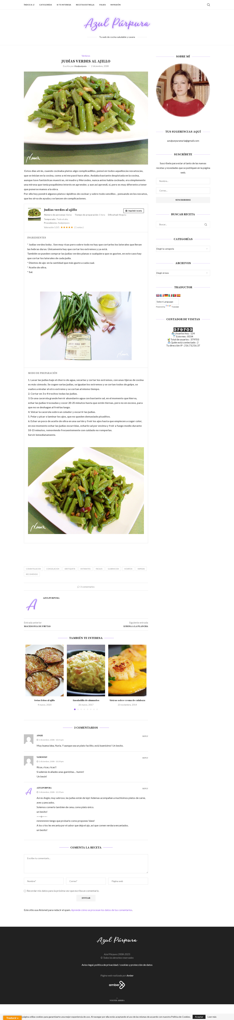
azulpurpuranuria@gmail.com (183, 140)
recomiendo (32, 574)
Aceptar (199, 1016)
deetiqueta (70, 569)
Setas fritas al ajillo (44, 700)
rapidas (141, 569)
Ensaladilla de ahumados (86, 700)
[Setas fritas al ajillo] (44, 670)
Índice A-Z (29, 4)
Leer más (212, 1017)
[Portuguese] (174, 295)
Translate (175, 307)
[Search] (208, 4)
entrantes (85, 569)
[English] (158, 295)
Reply (145, 736)
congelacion (52, 569)
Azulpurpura (80, 66)
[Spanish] (179, 295)
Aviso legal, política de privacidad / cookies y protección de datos (117, 964)
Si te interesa (64, 4)
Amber (130, 975)
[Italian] (170, 295)
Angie (40, 735)
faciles (99, 569)
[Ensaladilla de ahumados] (86, 670)
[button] (29, 679)
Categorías (45, 4)
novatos (128, 569)
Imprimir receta (135, 211)
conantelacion (33, 569)
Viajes (102, 4)
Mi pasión (115, 4)
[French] (162, 295)
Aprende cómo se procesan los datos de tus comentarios (101, 909)
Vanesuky (42, 757)
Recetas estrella (85, 4)
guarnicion (113, 569)
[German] (166, 295)
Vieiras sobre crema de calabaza (127, 700)
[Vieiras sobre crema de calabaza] (127, 670)
